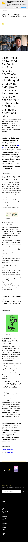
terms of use (5, 537)
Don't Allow (16, 7)
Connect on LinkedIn (8, 449)
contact (4, 503)
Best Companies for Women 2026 (4, 517)
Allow (23, 7)
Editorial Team (5, 25)
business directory (4, 526)
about (3, 501)
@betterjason (10, 452)
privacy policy (3, 534)
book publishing (4, 522)
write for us (4, 506)
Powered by (3, 7)
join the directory (4, 530)
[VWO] (6, 7)
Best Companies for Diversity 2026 (5, 510)
